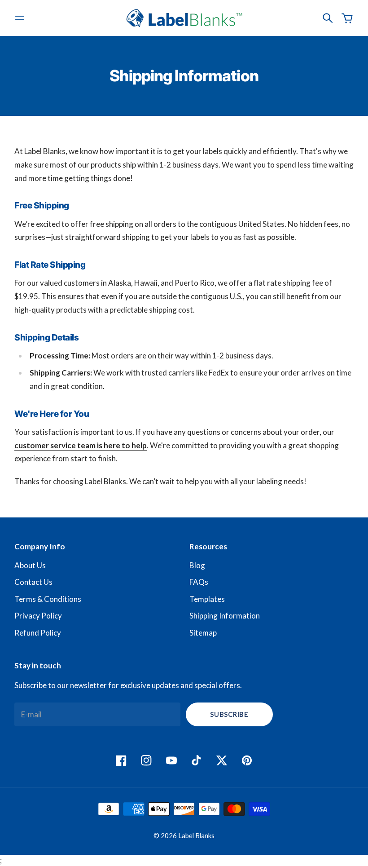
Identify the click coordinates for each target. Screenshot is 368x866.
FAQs (198, 582)
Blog (197, 565)
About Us (30, 565)
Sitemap (203, 632)
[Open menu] (19, 18)
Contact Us (33, 582)
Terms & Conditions (47, 599)
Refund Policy (37, 632)
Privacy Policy (38, 615)
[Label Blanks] (184, 18)
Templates (207, 599)
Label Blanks (196, 835)
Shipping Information (224, 615)
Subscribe (229, 714)
